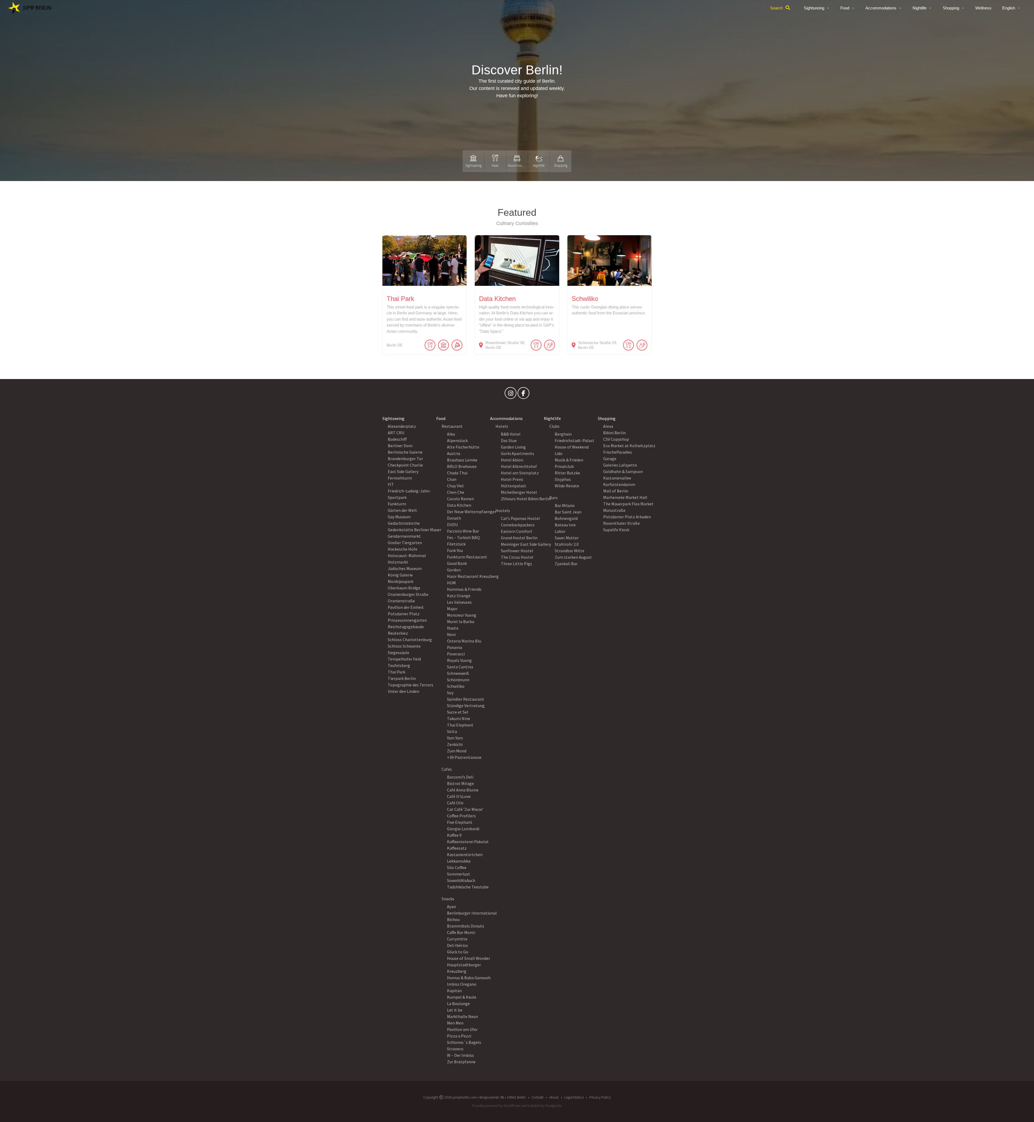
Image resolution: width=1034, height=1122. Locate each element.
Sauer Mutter (567, 537)
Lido (559, 453)
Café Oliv (455, 802)
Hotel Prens (512, 479)
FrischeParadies (617, 452)
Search (776, 8)
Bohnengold (566, 518)
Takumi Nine (458, 718)
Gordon (454, 569)
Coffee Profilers (461, 815)
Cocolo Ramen (460, 498)
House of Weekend (572, 447)
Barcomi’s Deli (460, 777)
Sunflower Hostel (517, 550)
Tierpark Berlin (402, 678)
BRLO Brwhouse (462, 466)
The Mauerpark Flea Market (628, 503)
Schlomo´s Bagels (464, 1042)
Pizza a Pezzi (459, 1035)
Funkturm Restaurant (467, 557)
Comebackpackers (518, 524)
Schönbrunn (458, 679)
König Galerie (400, 575)
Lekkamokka (458, 861)
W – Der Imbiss (460, 1055)
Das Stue (509, 440)
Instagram (510, 394)
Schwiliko (455, 686)
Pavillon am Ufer (462, 1029)
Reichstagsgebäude (406, 626)
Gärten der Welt (402, 510)
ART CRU (396, 432)
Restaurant (452, 426)
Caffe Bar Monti (461, 932)
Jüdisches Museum (405, 568)
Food (844, 8)
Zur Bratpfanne (461, 1061)
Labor (560, 531)
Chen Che (455, 492)
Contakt (537, 1097)
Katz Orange (458, 595)
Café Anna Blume (462, 790)
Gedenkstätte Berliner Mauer (414, 529)
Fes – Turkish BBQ (463, 537)
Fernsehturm (400, 478)
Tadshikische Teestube (468, 887)
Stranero (455, 1048)
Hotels (501, 426)
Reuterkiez (398, 633)
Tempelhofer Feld (404, 659)
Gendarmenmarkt (404, 536)
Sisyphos (563, 479)
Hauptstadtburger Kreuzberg (464, 968)
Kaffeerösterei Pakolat (468, 841)
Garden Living (513, 447)
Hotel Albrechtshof (519, 466)
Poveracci (456, 653)
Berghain (563, 434)
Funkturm (397, 503)
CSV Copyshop (616, 439)
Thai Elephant (460, 725)
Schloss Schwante (404, 646)
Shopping (951, 8)
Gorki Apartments (517, 453)
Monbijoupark (400, 581)
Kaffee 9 (454, 835)
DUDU (452, 524)
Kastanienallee (617, 478)
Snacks (448, 898)
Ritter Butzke (567, 472)
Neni (451, 634)
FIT (391, 484)
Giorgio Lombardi (463, 828)
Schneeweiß (458, 673)
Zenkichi (455, 744)
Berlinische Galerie (405, 452)
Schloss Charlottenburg (410, 639)
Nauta (452, 628)
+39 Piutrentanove (464, 757)
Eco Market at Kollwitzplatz (629, 445)
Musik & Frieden (569, 460)
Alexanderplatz (402, 426)
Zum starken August (573, 557)
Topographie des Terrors (410, 684)
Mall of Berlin (615, 491)
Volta (452, 731)
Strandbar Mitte (569, 550)
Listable (534, 1105)
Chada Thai (457, 472)
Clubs (554, 426)
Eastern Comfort (516, 531)
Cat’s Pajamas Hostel (520, 518)
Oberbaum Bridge (404, 587)
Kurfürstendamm (619, 484)
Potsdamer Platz (404, 613)
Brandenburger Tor (405, 458)
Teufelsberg (399, 665)
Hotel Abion (512, 460)
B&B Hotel (511, 434)
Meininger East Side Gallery (526, 544)
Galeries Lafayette (620, 465)
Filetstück (456, 544)
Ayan (451, 906)
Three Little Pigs (516, 563)
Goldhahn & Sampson (623, 471)
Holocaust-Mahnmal (407, 555)
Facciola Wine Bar (463, 531)
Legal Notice (574, 1097)
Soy (450, 692)
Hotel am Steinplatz (520, 472)
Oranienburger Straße (408, 594)
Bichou (453, 919)
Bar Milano (565, 505)
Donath (454, 518)
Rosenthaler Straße (621, 523)
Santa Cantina (460, 666)
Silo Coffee (456, 867)
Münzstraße (614, 510)
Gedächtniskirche (404, 523)
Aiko (451, 434)
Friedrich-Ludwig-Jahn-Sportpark (409, 494)
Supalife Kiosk (616, 529)
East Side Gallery (403, 471)
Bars (553, 497)
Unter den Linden (403, 691)
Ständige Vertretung (466, 705)
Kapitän (454, 990)
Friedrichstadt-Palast (574, 440)
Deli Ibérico (457, 945)
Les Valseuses (459, 602)
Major (452, 608)
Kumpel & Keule (461, 997)
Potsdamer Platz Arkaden (627, 516)
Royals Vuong (459, 660)
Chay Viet (455, 485)
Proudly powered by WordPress (496, 1105)
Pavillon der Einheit (406, 607)
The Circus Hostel (517, 557)
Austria (453, 453)
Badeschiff (397, 439)
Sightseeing (814, 8)
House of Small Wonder (468, 958)
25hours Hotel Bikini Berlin (526, 498)
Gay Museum (399, 516)
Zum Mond (456, 750)
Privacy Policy (600, 1097)
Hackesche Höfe (402, 549)
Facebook (523, 394)
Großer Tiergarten (405, 542)
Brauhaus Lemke (462, 460)
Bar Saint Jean (568, 512)
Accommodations (880, 8)
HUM (451, 582)
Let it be (454, 1010)
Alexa (608, 426)
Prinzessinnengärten (407, 620)
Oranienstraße (401, 600)
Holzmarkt (398, 562)
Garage (609, 458)
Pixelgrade (553, 1105)
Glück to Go (457, 951)
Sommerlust (458, 874)
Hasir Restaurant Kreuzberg (473, 576)
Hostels (502, 510)
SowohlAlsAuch (461, 880)
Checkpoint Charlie (405, 465)
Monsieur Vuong (461, 615)
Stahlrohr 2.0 (567, 544)
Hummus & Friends (464, 589)
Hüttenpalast (513, 485)
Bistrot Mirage (460, 783)
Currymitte (457, 939)
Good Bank (457, 563)
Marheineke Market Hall (625, 497)
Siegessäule (398, 652)
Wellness (983, 8)
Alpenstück (457, 440)
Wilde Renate (567, 485)
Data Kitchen (459, 505)
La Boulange (458, 1003)
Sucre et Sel (457, 712)
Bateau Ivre (565, 524)
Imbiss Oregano (461, 984)
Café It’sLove (459, 796)
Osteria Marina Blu (464, 641)
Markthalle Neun (462, 1016)
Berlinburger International (472, 913)
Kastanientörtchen (465, 854)
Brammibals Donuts (465, 926)
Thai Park (396, 672)
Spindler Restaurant (465, 699)
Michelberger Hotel (519, 492)
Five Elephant (459, 822)
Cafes (447, 769)
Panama (454, 647)
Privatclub (564, 466)
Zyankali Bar (566, 563)
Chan (451, 479)
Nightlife (920, 8)
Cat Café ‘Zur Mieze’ (465, 809)
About (553, 1097)
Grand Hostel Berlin (519, 537)
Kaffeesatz (457, 848)
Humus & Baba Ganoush (469, 977)
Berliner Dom (400, 445)
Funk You (455, 550)
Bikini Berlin (614, 432)
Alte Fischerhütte (463, 447)
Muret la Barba (460, 621)
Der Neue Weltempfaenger (471, 511)
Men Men (455, 1023)
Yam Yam (455, 738)
